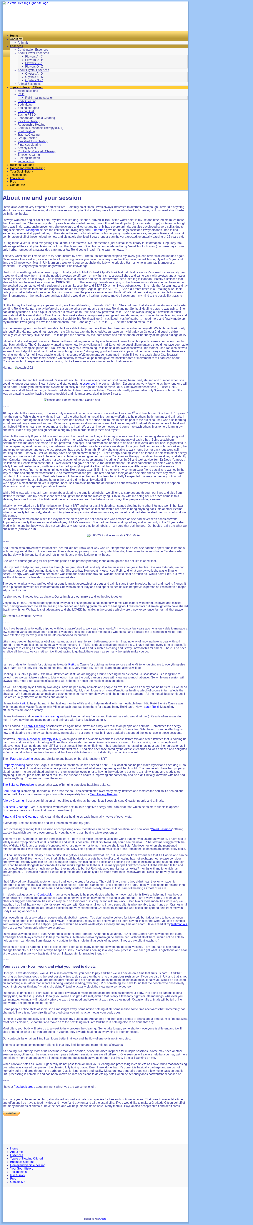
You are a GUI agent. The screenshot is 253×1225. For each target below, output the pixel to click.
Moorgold (32, 230)
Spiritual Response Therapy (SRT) (38, 739)
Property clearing (14, 765)
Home (14, 1148)
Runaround (97, 230)
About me (16, 1151)
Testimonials (18, 1171)
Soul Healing (11, 791)
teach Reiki (151, 706)
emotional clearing (47, 716)
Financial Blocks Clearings (20, 816)
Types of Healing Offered (26, 1158)
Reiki (71, 664)
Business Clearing (22, 1161)
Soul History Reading (104, 794)
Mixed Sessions (161, 829)
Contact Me (44, 894)
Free (13, 1178)
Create (102, 1219)
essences (89, 383)
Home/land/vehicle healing (27, 1165)
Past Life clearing (21, 758)
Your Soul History (21, 1168)
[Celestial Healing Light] (95, 16)
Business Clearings (15, 807)
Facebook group (25, 1086)
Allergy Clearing (13, 800)
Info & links (17, 1175)
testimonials (179, 924)
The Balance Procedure (18, 784)
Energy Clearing (34, 726)
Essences (16, 1155)
